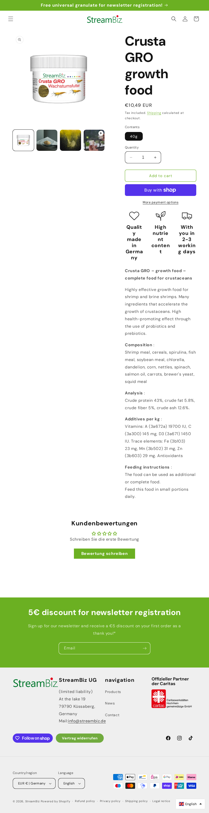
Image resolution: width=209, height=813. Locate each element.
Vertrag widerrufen (80, 738)
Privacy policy (110, 801)
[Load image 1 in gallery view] (23, 140)
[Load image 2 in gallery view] (47, 140)
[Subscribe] (144, 648)
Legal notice (161, 801)
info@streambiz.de (87, 721)
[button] (10, 18)
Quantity (132, 147)
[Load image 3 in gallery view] (70, 140)
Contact (112, 715)
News (110, 703)
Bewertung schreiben (104, 553)
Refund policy (85, 801)
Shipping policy (136, 801)
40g (134, 136)
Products (113, 691)
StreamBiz (32, 801)
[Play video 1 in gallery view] (94, 140)
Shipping (154, 113)
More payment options (160, 202)
